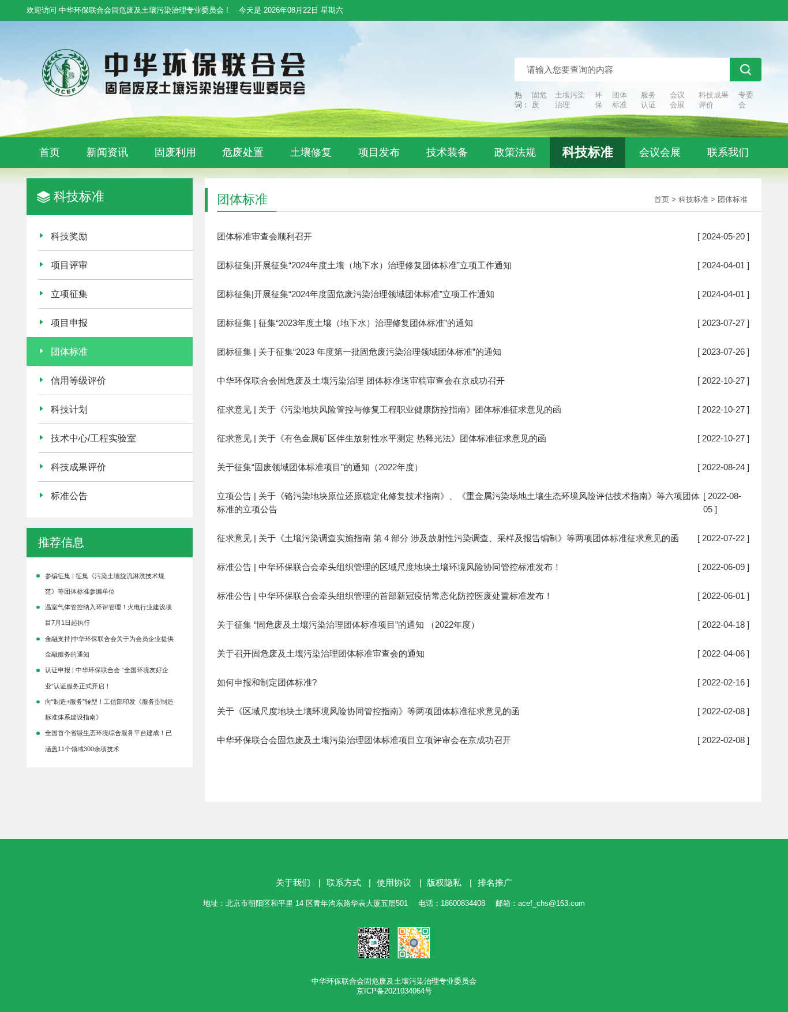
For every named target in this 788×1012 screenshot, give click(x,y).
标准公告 (69, 495)
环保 (598, 100)
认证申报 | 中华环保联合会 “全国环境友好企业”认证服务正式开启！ (106, 677)
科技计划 (69, 409)
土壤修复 (311, 152)
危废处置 (243, 152)
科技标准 (587, 152)
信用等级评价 (78, 380)
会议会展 (677, 100)
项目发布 (379, 152)
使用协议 (394, 882)
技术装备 (447, 152)
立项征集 (69, 293)
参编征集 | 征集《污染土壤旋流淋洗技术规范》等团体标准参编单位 (104, 583)
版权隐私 (444, 882)
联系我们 (728, 152)
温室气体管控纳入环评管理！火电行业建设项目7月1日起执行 (108, 615)
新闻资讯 (107, 152)
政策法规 (515, 152)
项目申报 (69, 322)
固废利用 (175, 152)
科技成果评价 (714, 100)
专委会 (745, 100)
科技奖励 (69, 236)
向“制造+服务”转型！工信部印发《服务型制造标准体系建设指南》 (109, 709)
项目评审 (69, 265)
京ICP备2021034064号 (394, 991)
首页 (49, 152)
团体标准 (619, 100)
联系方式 (344, 882)
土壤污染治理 (570, 100)
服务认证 (648, 100)
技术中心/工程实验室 (93, 438)
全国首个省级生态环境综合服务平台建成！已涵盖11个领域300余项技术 (108, 740)
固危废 (539, 100)
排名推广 (495, 882)
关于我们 (293, 882)
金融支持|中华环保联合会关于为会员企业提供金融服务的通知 (109, 646)
